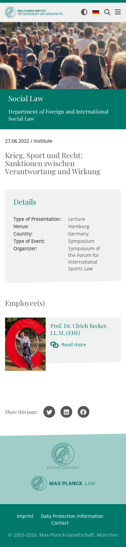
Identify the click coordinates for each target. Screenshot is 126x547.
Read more (73, 344)
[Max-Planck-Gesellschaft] (63, 456)
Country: (23, 233)
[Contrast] (84, 12)
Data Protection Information (72, 516)
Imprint (25, 516)
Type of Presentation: (37, 219)
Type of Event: (29, 241)
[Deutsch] (95, 12)
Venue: (21, 226)
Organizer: (25, 248)
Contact (60, 523)
